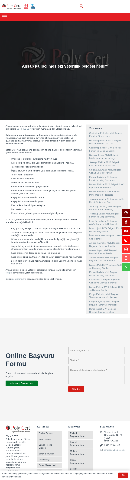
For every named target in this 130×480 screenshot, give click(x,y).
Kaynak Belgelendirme (77, 444)
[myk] (33, 6)
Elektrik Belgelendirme (77, 435)
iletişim (9, 272)
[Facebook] (102, 456)
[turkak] (26, 6)
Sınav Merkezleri (47, 465)
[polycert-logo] (11, 6)
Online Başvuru (46, 433)
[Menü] (4, 17)
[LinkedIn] (119, 456)
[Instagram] (108, 456)
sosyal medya (19, 279)
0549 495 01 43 (25, 129)
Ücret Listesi (45, 439)
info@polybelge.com (114, 450)
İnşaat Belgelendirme (77, 461)
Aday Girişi (44, 459)
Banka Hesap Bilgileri (45, 446)
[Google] (113, 456)
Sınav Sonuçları (47, 453)
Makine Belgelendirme (77, 452)
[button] (81, 6)
